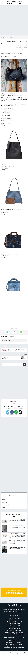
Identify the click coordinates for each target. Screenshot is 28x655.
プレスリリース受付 (19, 611)
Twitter (8, 414)
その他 (3, 507)
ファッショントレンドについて (14, 607)
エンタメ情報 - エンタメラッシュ (14, 620)
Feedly (16, 414)
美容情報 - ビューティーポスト (14, 625)
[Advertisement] (14, 20)
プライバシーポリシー (10, 609)
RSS (20, 414)
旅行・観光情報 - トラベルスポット (14, 630)
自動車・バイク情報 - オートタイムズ (14, 632)
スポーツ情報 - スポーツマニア (14, 627)
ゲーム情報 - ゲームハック (14, 623)
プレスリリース (11, 336)
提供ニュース (5, 502)
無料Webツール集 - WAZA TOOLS (14, 646)
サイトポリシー (21, 609)
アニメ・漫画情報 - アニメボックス (14, 621)
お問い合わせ (9, 611)
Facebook (12, 414)
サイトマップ (15, 613)
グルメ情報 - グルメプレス (14, 618)
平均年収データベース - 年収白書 (14, 644)
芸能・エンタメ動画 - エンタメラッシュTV (14, 637)
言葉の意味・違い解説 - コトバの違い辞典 (14, 647)
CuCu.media (6, 505)
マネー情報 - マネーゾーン (14, 628)
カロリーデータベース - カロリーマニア (14, 642)
